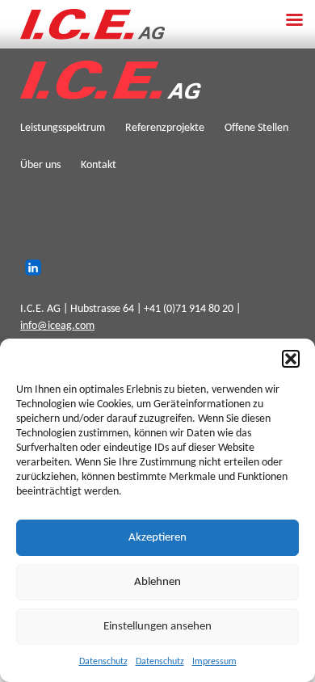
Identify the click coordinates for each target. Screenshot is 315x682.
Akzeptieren (157, 538)
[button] (291, 359)
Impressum (214, 662)
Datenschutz (103, 662)
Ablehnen (157, 582)
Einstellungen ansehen (157, 627)
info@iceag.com (57, 326)
